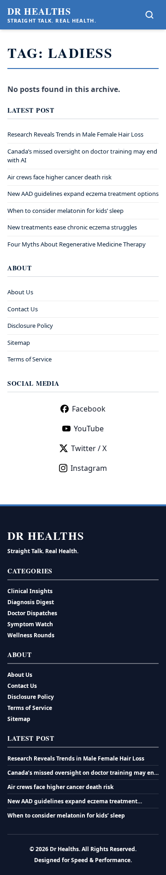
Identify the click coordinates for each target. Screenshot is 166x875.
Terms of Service (29, 359)
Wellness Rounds (30, 635)
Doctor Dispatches (32, 613)
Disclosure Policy (30, 325)
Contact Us (22, 309)
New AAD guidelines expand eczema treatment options (83, 193)
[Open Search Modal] (149, 15)
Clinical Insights (30, 591)
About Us (20, 292)
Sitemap (18, 342)
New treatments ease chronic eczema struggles (72, 227)
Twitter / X (89, 448)
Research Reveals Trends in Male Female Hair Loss (75, 134)
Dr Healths (39, 11)
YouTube (89, 428)
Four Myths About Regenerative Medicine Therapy (76, 244)
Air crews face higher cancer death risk (59, 177)
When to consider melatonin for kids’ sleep (65, 210)
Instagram (89, 468)
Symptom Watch (30, 624)
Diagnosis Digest (30, 602)
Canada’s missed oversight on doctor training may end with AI (82, 773)
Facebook (89, 409)
